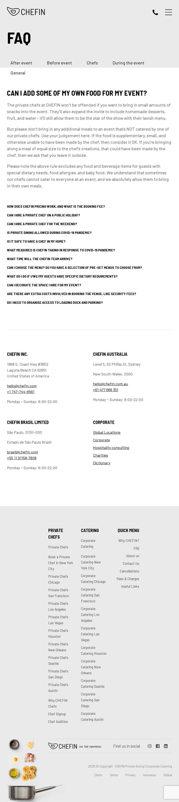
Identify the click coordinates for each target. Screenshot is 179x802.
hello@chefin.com (22, 385)
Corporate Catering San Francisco (90, 595)
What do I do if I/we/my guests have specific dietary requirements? (62, 276)
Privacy (131, 775)
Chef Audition (58, 721)
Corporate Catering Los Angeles (90, 614)
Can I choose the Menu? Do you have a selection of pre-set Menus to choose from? (74, 267)
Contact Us (131, 563)
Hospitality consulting (111, 447)
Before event (59, 62)
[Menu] (168, 12)
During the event (128, 62)
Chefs (92, 62)
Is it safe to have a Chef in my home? (36, 241)
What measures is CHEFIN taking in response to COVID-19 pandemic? (61, 250)
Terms (114, 775)
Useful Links (130, 586)
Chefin (75, 746)
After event (21, 62)
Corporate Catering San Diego (90, 699)
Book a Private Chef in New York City (60, 562)
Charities (100, 455)
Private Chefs (58, 546)
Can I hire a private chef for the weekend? (42, 224)
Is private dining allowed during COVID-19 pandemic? (49, 232)
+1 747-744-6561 (20, 391)
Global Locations (106, 432)
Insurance (149, 775)
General (17, 72)
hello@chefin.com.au (110, 383)
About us (132, 555)
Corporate (101, 439)
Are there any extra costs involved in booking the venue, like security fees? (71, 294)
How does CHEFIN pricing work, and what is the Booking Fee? (56, 206)
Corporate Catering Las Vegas (90, 634)
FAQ (136, 548)
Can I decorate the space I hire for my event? (44, 285)
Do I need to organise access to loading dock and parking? (55, 302)
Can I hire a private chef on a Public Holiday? (43, 215)
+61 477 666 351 (105, 389)
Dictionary (101, 462)
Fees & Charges (128, 578)
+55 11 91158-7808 (21, 457)
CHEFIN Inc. (26, 11)
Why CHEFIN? (128, 540)
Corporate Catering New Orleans (91, 667)
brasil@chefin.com (22, 451)
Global (168, 775)
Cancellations (129, 571)
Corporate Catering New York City (91, 562)
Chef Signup (57, 713)
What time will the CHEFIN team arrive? (39, 259)
